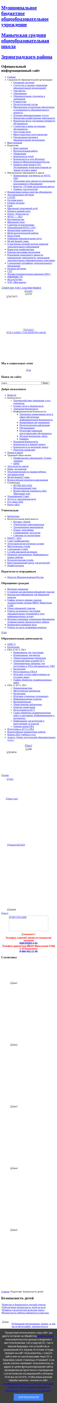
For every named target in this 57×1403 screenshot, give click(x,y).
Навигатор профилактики (20, 249)
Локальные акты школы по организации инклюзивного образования (34, 182)
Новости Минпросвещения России (31, 162)
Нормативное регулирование (34, 422)
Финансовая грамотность (20, 230)
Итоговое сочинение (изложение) (30, 696)
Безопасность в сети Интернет (29, 159)
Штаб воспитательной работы (22, 233)
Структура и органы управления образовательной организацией (30, 86)
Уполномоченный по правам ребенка (26, 471)
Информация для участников (28, 652)
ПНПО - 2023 (14, 538)
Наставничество (15, 219)
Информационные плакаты (27, 699)
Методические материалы (26, 690)
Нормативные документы (26, 655)
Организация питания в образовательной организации (29, 138)
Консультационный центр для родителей (28, 562)
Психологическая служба (20, 560)
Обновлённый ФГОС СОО (21, 227)
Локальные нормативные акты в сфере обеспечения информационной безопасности (36, 417)
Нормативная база (22, 688)
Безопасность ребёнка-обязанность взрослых (26, 1312)
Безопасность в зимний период (29, 444)
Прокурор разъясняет (24, 450)
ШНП (16, 463)
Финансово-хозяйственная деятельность (34, 118)
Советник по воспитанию (20, 224)
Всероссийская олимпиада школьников (27, 480)
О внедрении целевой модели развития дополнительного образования (27, 245)
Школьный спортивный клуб (22, 208)
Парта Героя (13, 235)
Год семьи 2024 (15, 502)
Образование (20, 93)
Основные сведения (23, 82)
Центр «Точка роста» (18, 214)
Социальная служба (17, 549)
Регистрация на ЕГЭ (24, 710)
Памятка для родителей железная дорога (24, 1310)
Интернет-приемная (17, 589)
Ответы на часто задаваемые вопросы (27, 627)
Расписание (13, 647)
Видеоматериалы (22, 701)
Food (9, 205)
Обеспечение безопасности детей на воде (24, 1307)
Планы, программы (23, 530)
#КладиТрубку (14, 279)
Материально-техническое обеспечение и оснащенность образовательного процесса (33, 110)
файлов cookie (45, 1336)
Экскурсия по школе (18, 466)
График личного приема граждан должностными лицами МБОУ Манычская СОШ (29, 603)
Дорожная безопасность (25, 408)
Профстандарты (15, 565)
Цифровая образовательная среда (24, 238)
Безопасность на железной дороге (30, 447)
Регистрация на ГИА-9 (25, 671)
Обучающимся (27, 428)
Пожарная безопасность (25, 441)
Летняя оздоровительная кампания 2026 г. (29, 274)
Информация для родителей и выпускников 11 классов (28, 722)
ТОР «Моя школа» (16, 282)
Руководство (19, 101)
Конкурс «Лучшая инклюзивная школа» (34, 186)
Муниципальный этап (24, 488)
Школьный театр (16, 222)
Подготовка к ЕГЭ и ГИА (20, 729)
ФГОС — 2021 (15, 216)
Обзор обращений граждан (21, 608)
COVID (11, 197)
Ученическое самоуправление (28, 524)
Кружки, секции (21, 521)
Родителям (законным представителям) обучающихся (35, 432)
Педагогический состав (25, 104)
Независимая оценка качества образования (29, 192)
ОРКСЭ (11, 644)
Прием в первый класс (19, 211)
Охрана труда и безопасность (28, 406)
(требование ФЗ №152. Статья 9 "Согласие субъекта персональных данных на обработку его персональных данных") (28, 1387)
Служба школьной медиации (22, 552)
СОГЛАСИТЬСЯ (28, 1397)
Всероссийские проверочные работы (26, 732)
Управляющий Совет (18, 496)
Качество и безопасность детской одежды (24, 1304)
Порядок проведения (24, 707)
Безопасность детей (23, 156)
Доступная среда (22, 131)
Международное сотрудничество (30, 134)
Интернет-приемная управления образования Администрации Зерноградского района (30, 620)
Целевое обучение (16, 268)
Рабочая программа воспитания (23, 252)
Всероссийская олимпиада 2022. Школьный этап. (30, 492)
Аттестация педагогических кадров (25, 543)
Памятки (24, 439)
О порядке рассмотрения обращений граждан (31, 592)
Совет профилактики (18, 541)
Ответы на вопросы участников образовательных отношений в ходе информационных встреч (26, 614)
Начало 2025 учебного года (21, 734)
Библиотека (13, 516)
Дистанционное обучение (20, 194)
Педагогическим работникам (34, 425)
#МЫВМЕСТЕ (15, 276)
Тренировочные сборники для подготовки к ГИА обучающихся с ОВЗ (34, 664)
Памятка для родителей (25, 189)
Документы (19, 90)
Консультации (20, 148)
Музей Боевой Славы (18, 477)
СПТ (9, 271)
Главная (11, 77)
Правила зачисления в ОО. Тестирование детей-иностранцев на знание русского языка (32, 167)
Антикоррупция (15, 474)
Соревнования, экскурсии (26, 532)
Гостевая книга (15, 200)
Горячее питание (16, 203)
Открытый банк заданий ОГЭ (28, 660)
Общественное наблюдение (27, 704)
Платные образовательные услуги (31, 115)
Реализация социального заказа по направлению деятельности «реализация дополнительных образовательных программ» (31, 258)
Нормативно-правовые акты (22, 624)
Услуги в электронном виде (21, 499)
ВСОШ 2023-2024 (22, 485)
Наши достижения (16, 469)
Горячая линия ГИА (23, 726)
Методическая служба (18, 546)
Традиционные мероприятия (28, 527)
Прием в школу (15, 452)
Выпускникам (14, 142)
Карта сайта (13, 504)
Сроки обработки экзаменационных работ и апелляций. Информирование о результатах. (33, 715)
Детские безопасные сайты (33, 436)
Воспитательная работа (25, 151)
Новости (11, 395)
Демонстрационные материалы (29, 658)
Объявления (19, 153)
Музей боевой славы (18, 241)
